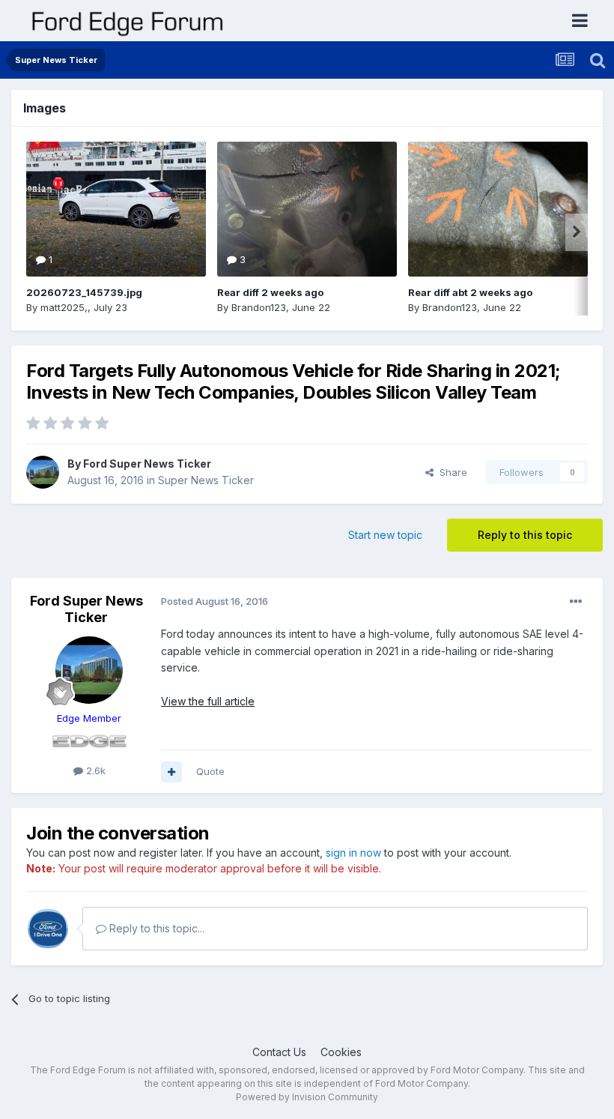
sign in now (353, 852)
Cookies (341, 1052)
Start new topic (385, 534)
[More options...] (576, 602)
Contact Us (279, 1052)
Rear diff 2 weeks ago (270, 292)
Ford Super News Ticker (147, 463)
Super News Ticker (206, 480)
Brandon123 (258, 307)
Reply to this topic (525, 534)
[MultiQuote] (171, 771)
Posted (214, 601)
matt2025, (64, 307)
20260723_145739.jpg (84, 292)
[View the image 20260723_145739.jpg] (116, 209)
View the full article (208, 701)
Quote (210, 771)
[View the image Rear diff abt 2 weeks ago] (498, 209)
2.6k (94, 770)
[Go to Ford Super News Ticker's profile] (42, 472)
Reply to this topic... (155, 928)
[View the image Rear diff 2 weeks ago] (307, 209)
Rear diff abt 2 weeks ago (470, 292)
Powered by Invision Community (307, 1097)
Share (450, 472)
